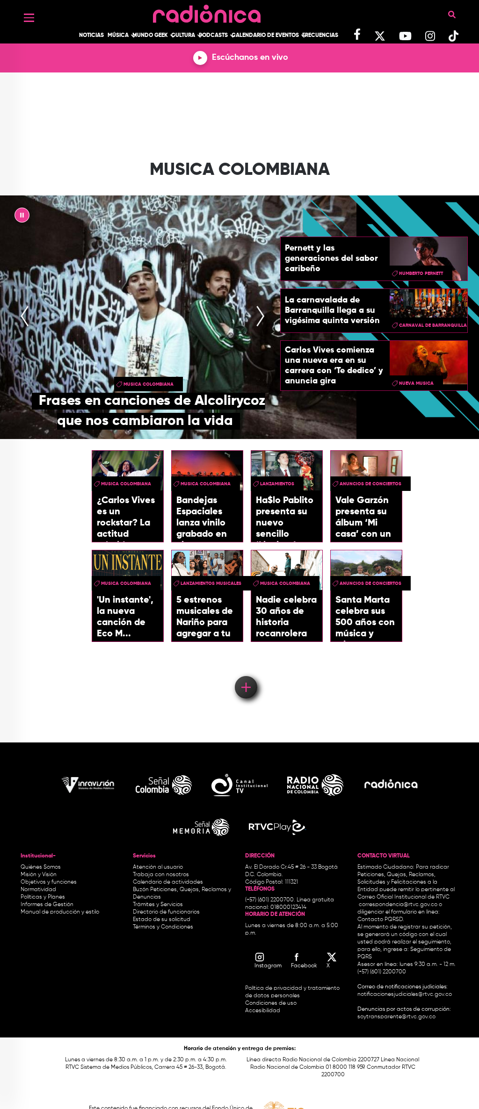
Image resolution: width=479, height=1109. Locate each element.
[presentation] (25, 317)
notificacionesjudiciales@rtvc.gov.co (404, 994)
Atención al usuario (158, 867)
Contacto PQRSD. (380, 919)
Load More (245, 673)
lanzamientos (277, 484)
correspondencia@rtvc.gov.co (398, 904)
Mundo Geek (150, 35)
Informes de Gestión (47, 904)
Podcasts (213, 35)
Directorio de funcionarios (166, 912)
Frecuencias (320, 35)
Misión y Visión (39, 875)
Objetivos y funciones (49, 882)
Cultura (183, 35)
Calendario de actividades (168, 882)
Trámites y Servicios (158, 904)
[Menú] (29, 17)
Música (118, 35)
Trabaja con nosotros (161, 875)
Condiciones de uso (271, 1003)
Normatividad (38, 890)
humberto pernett (421, 273)
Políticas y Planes (43, 897)
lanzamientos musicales (211, 583)
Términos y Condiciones (163, 927)
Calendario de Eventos (265, 35)
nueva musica (416, 383)
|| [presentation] (22, 217)
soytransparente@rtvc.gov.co (396, 1017)
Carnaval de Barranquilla (433, 325)
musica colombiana (148, 384)
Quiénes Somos (41, 867)
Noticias (91, 35)
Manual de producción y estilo (60, 912)
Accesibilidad (263, 1011)
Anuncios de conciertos (370, 484)
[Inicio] (207, 11)
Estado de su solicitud (161, 919)
